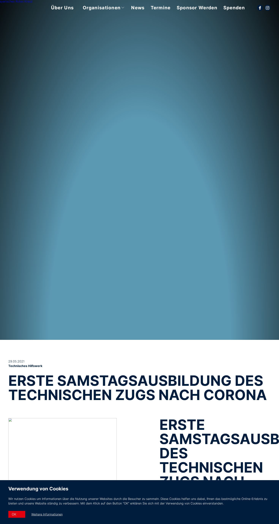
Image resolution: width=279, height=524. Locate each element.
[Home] (20, 4)
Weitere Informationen (47, 514)
